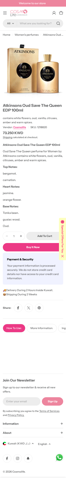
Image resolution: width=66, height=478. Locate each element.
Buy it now (33, 247)
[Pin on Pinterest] (39, 308)
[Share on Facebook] (18, 308)
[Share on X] (28, 308)
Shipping (7, 137)
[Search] (58, 23)
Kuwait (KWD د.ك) (19, 443)
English (42, 444)
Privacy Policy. (16, 415)
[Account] (54, 13)
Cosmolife (19, 127)
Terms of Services (49, 411)
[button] (62, 239)
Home (6, 34)
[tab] (14, 328)
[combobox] (33, 23)
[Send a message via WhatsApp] (59, 457)
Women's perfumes (27, 34)
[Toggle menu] (5, 13)
